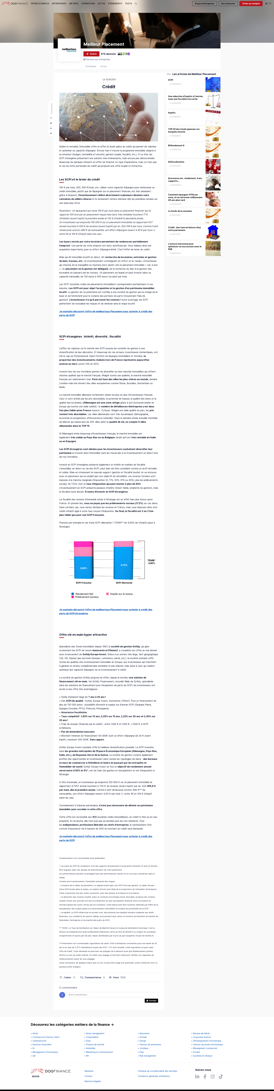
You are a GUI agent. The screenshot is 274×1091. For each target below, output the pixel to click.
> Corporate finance (201, 1037)
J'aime (67, 977)
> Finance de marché (94, 1044)
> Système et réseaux (201, 1056)
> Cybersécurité (38, 1041)
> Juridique (143, 1048)
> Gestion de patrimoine (149, 1044)
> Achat (34, 1033)
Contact (88, 1076)
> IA (32, 1048)
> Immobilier (89, 1048)
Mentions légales (93, 1081)
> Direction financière (41, 1044)
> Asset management (94, 1033)
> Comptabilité (91, 1037)
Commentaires (93, 977)
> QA (33, 1056)
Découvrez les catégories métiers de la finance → (72, 1024)
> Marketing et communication (98, 1052)
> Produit (195, 1052)
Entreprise (91, 66)
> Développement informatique (206, 1041)
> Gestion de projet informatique (207, 1044)
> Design (142, 1041)
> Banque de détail (200, 1033)
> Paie (141, 1052)
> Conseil (142, 1037)
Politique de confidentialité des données (157, 1071)
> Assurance (143, 1033)
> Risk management (147, 1056)
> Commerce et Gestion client (45, 1037)
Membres (89, 1071)
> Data (87, 1041)
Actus (103, 66)
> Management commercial (204, 1048)
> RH (86, 1056)
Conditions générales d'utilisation (154, 1076)
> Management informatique (44, 1052)
